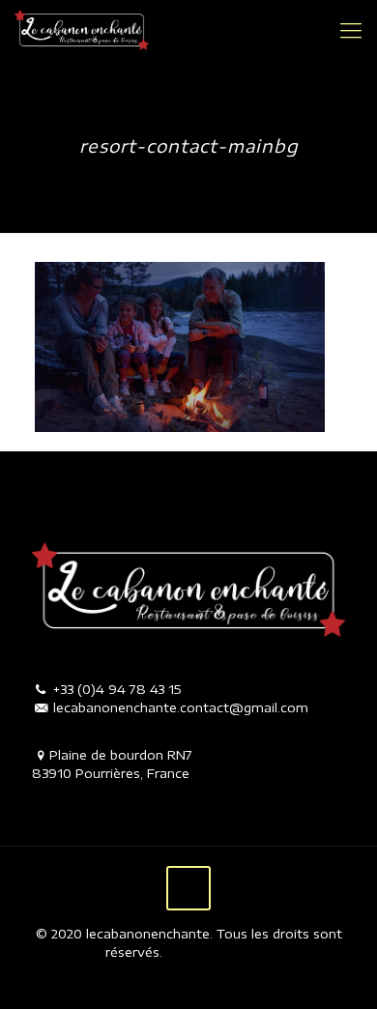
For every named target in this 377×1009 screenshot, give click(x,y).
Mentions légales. (217, 952)
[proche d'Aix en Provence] (81, 29)
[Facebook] (175, 979)
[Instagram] (201, 979)
